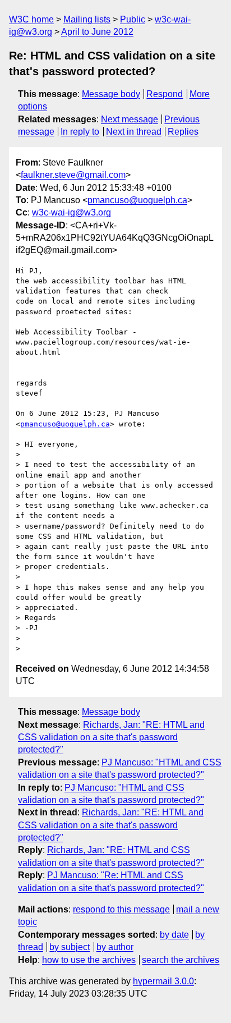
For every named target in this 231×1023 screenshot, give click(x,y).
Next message (129, 119)
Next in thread (133, 131)
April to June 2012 (97, 31)
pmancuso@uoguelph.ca (137, 200)
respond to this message (121, 909)
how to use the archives (89, 960)
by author (114, 947)
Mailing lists (86, 19)
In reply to (80, 131)
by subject (69, 947)
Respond (164, 94)
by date (174, 934)
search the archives (180, 960)
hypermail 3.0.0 (163, 981)
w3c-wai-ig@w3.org (71, 212)
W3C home (31, 19)
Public (132, 19)
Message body (111, 94)
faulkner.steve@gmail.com (73, 175)
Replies (183, 131)
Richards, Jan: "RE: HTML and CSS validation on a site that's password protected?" (111, 737)
